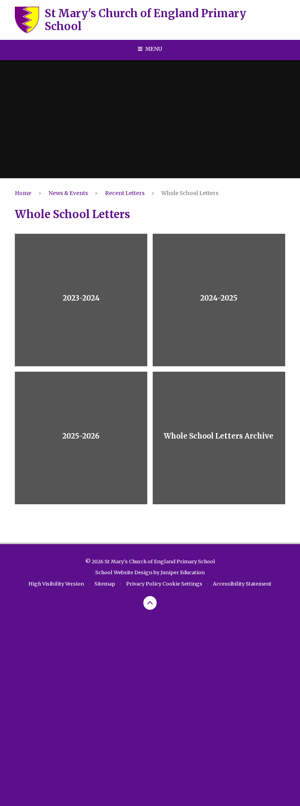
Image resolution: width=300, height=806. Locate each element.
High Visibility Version (56, 583)
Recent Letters (125, 193)
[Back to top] (150, 603)
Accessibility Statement (242, 583)
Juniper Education (183, 572)
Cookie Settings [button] (182, 583)
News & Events (68, 193)
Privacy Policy (143, 583)
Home (23, 193)
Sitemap (105, 583)
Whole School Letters (189, 193)
